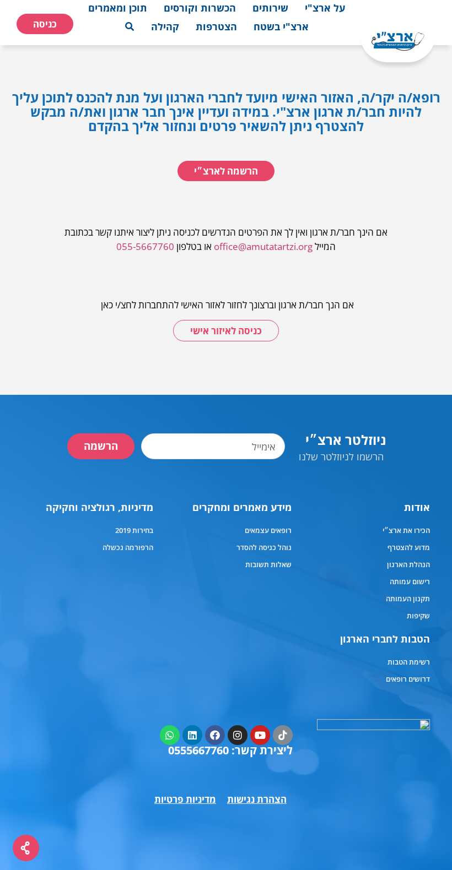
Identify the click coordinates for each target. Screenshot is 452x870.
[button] (325, 7)
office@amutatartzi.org (263, 246)
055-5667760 (145, 246)
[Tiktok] (283, 735)
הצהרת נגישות (257, 799)
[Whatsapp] (170, 735)
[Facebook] (215, 735)
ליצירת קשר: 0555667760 (230, 750)
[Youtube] (260, 735)
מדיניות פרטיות (185, 799)
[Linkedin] (192, 735)
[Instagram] (237, 735)
